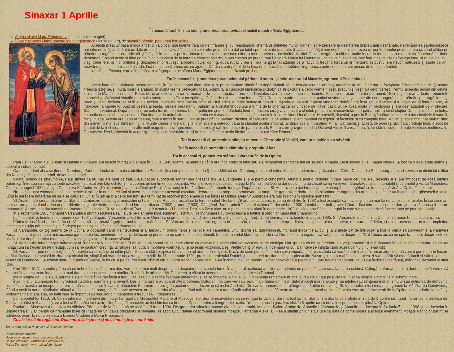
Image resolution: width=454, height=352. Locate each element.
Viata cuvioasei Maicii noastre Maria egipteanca (55, 41)
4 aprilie (258, 71)
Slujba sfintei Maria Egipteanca (41, 37)
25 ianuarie (43, 200)
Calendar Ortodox (62, 327)
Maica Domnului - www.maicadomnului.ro (34, 344)
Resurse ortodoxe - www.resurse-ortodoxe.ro (36, 337)
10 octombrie (111, 188)
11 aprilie (179, 209)
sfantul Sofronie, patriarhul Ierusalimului (160, 41)
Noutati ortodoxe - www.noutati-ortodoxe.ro (35, 341)
